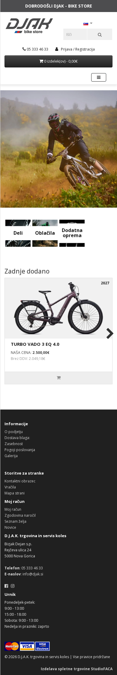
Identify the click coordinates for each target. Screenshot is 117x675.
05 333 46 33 (32, 568)
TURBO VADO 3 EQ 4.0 (35, 344)
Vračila (10, 487)
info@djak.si (32, 574)
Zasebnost (13, 443)
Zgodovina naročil (20, 515)
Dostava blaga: (17, 437)
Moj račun (12, 509)
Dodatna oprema (72, 233)
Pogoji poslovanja (19, 449)
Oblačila (45, 233)
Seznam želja (15, 521)
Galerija (11, 455)
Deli (18, 233)
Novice (10, 527)
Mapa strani (14, 493)
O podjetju (13, 431)
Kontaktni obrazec (19, 481)
